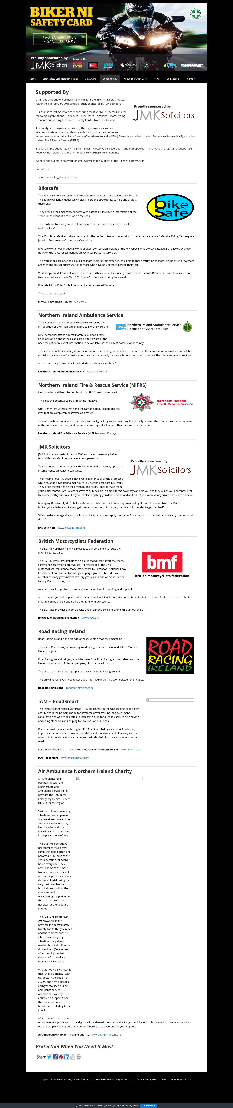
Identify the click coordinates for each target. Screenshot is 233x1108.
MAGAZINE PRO (85, 1079)
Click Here (80, 301)
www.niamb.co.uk (97, 371)
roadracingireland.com (79, 688)
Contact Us (42, 169)
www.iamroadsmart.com (75, 757)
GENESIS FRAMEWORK (105, 1079)
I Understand (148, 1105)
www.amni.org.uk (130, 749)
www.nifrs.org (107, 433)
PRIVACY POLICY (184, 1079)
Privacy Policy (132, 1105)
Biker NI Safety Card (116, 37)
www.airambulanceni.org (106, 1034)
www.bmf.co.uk (90, 618)
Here (75, 177)
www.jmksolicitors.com (71, 527)
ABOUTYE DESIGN (160, 1079)
